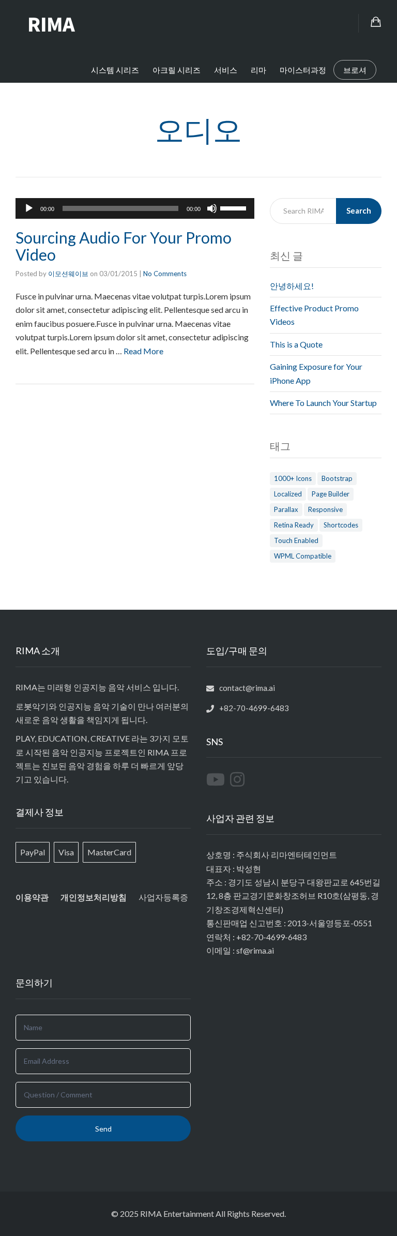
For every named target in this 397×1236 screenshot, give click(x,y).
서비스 (225, 69)
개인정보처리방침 (93, 897)
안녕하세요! (292, 286)
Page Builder (330, 494)
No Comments (165, 273)
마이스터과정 (303, 69)
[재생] (29, 208)
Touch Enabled (296, 540)
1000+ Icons (293, 478)
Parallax (286, 509)
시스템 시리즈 (115, 69)
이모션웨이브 (68, 273)
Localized (288, 494)
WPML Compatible (302, 556)
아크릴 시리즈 (176, 69)
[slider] (234, 207)
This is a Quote (296, 344)
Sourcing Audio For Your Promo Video (124, 246)
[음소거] (212, 208)
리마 (258, 69)
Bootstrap (337, 478)
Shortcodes (341, 525)
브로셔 (355, 69)
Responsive (325, 509)
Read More (143, 351)
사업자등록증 (163, 897)
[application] (135, 208)
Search (358, 210)
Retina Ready (294, 525)
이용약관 (32, 897)
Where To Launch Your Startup (323, 403)
